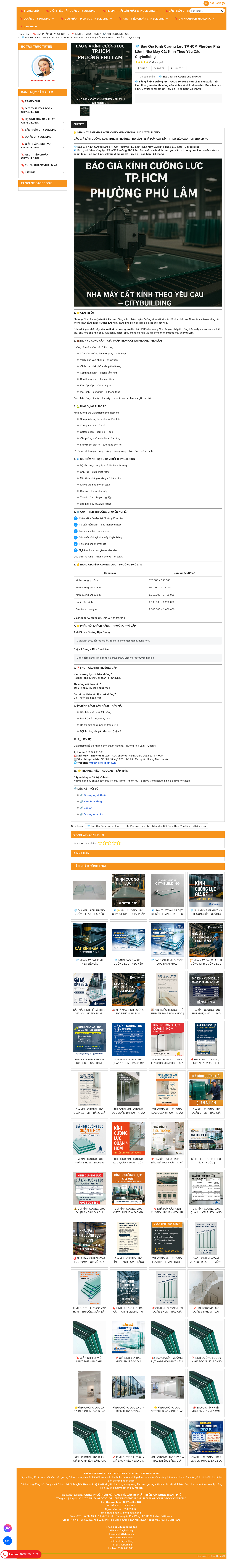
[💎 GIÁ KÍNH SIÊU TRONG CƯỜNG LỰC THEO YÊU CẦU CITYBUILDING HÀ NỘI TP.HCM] (89, 890)
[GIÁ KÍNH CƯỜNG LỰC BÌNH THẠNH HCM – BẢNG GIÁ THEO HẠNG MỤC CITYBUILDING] (128, 1238)
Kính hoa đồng (93, 801)
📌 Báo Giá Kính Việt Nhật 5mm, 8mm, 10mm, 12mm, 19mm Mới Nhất (206, 1411)
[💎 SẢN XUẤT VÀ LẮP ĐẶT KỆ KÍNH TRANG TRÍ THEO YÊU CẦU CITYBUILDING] (167, 890)
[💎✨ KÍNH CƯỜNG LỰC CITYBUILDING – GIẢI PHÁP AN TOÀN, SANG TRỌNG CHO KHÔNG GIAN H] (128, 890)
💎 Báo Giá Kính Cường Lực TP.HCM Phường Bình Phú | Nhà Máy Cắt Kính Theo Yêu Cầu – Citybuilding (146, 826)
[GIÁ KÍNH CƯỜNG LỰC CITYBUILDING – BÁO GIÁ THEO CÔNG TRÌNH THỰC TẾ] (128, 1188)
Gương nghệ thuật (95, 795)
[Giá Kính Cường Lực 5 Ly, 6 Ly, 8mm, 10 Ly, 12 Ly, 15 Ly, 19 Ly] (206, 1437)
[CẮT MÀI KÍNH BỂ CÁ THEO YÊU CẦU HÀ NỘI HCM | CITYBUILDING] (89, 989)
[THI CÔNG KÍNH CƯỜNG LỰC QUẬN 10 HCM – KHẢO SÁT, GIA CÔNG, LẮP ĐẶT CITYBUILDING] (128, 1089)
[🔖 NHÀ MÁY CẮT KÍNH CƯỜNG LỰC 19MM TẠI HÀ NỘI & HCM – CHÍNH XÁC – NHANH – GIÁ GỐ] (167, 1188)
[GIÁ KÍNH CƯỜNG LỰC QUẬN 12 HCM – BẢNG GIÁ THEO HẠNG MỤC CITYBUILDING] (128, 1039)
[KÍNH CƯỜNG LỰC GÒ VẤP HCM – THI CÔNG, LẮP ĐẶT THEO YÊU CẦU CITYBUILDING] (89, 1288)
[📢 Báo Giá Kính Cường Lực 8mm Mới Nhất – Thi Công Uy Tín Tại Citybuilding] (167, 1337)
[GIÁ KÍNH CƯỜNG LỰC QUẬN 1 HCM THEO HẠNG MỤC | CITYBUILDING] (206, 1188)
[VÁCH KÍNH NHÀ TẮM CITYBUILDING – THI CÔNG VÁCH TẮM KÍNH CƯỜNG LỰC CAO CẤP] (206, 1238)
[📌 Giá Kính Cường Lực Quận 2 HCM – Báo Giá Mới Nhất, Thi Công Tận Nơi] (167, 1288)
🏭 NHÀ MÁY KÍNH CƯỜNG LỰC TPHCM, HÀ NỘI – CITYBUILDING (128, 1013)
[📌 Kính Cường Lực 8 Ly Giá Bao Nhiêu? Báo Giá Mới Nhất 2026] (128, 1437)
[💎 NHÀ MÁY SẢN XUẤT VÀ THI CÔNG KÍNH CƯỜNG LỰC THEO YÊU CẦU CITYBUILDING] (206, 890)
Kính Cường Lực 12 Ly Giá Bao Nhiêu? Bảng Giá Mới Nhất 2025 (89, 1461)
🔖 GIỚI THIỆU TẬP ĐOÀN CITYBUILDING (71, 10)
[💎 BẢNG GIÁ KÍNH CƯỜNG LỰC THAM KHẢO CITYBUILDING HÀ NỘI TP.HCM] (167, 940)
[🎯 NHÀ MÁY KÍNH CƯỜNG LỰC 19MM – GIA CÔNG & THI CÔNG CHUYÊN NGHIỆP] (89, 1238)
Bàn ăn (88, 807)
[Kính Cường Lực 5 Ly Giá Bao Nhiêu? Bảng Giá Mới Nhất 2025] (167, 1437)
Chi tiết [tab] (78, 124)
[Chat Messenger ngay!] (8, 1528)
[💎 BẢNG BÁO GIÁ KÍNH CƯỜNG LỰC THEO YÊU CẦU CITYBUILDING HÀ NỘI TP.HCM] (128, 940)
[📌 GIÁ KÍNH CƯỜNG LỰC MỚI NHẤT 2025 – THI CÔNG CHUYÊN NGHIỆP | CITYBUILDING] (206, 1039)
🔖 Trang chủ (29, 10)
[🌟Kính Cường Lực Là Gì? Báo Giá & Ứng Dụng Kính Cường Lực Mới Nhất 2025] (89, 1387)
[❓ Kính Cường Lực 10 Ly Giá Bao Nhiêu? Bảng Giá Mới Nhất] (206, 1337)
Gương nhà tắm (93, 814)
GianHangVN (218, 1556)
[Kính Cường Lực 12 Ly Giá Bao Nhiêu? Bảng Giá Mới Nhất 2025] (89, 1437)
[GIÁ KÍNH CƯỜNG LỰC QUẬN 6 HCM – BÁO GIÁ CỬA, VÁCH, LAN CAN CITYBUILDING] (206, 1089)
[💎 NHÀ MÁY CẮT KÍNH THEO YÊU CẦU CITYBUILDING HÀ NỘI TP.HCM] (89, 940)
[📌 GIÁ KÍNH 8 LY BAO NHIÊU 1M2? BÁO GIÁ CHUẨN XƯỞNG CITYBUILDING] (128, 1337)
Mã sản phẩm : (147, 76)
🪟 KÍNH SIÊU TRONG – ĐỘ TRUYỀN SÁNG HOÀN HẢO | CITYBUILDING (167, 1013)
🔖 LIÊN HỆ (27, 26)
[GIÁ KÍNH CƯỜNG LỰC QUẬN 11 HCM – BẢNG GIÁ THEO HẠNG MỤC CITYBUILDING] (89, 1089)
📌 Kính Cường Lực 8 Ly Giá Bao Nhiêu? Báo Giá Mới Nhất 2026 (128, 1461)
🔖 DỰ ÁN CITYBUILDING (35, 18)
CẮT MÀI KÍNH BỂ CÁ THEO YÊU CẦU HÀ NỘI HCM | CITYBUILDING (89, 1013)
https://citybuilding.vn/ (103, 762)
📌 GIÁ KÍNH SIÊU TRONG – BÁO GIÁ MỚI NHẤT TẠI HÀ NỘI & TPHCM (167, 1163)
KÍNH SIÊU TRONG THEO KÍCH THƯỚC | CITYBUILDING (206, 1163)
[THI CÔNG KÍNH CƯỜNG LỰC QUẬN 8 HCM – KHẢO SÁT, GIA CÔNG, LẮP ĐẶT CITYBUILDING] (167, 1089)
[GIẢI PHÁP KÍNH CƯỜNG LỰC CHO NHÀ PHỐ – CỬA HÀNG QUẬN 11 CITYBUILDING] (167, 1039)
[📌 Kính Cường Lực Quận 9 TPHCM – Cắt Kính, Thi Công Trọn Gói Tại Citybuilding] (206, 1288)
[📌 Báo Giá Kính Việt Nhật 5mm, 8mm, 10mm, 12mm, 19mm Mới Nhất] (206, 1387)
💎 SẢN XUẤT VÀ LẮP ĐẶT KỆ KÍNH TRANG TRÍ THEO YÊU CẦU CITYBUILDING (167, 914)
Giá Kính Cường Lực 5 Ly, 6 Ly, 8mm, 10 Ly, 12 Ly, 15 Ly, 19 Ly (206, 1461)
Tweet (160, 68)
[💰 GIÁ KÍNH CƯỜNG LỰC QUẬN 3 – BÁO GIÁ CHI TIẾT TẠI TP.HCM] (89, 1188)
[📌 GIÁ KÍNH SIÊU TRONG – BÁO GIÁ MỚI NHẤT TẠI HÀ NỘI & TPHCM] (167, 1138)
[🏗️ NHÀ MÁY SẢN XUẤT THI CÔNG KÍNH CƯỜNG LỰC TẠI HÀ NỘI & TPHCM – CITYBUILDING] (206, 940)
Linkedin (178, 68)
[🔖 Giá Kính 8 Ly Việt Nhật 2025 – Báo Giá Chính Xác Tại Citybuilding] (89, 1337)
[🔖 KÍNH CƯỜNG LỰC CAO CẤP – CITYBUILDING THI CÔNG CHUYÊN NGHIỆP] (128, 1288)
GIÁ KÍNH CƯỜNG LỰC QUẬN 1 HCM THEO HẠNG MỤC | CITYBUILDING (206, 1212)
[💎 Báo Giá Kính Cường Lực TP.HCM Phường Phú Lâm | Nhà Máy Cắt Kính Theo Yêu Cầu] (101, 73)
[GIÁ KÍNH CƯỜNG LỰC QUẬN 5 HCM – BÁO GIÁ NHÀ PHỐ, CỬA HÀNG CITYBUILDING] (89, 1138)
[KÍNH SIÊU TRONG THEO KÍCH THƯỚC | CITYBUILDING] (206, 1138)
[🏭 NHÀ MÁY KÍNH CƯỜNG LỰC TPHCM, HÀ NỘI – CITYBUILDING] (128, 989)
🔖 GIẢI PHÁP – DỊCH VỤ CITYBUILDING (85, 18)
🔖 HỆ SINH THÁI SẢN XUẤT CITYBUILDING (129, 10)
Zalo (7, 1540)
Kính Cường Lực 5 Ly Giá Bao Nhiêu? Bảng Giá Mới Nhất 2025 (167, 1461)
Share (143, 68)
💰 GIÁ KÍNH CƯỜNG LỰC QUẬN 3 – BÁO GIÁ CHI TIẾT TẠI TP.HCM (89, 1212)
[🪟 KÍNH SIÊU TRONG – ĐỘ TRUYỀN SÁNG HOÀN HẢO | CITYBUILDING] (167, 989)
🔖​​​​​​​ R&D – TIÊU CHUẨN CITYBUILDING (142, 18)
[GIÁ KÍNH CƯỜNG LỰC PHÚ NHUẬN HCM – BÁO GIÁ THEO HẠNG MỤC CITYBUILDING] (206, 989)
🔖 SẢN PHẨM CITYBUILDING (183, 10)
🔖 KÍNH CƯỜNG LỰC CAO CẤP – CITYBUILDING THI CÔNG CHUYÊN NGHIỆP (128, 1312)
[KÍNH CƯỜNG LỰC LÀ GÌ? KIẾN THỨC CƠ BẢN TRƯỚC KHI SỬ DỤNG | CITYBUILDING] (128, 1387)
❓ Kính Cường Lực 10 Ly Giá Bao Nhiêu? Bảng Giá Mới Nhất (206, 1361)
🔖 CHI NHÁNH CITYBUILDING (193, 18)
